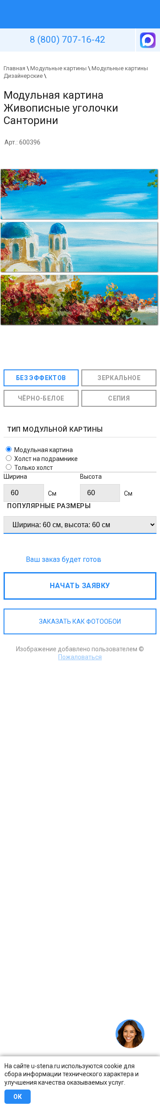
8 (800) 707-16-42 (67, 39)
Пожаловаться (80, 657)
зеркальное (118, 377)
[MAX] (147, 40)
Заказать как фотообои (80, 621)
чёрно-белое (41, 398)
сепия (119, 398)
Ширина (15, 476)
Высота (91, 476)
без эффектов (41, 377)
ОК (17, 1096)
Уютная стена (59, 4)
